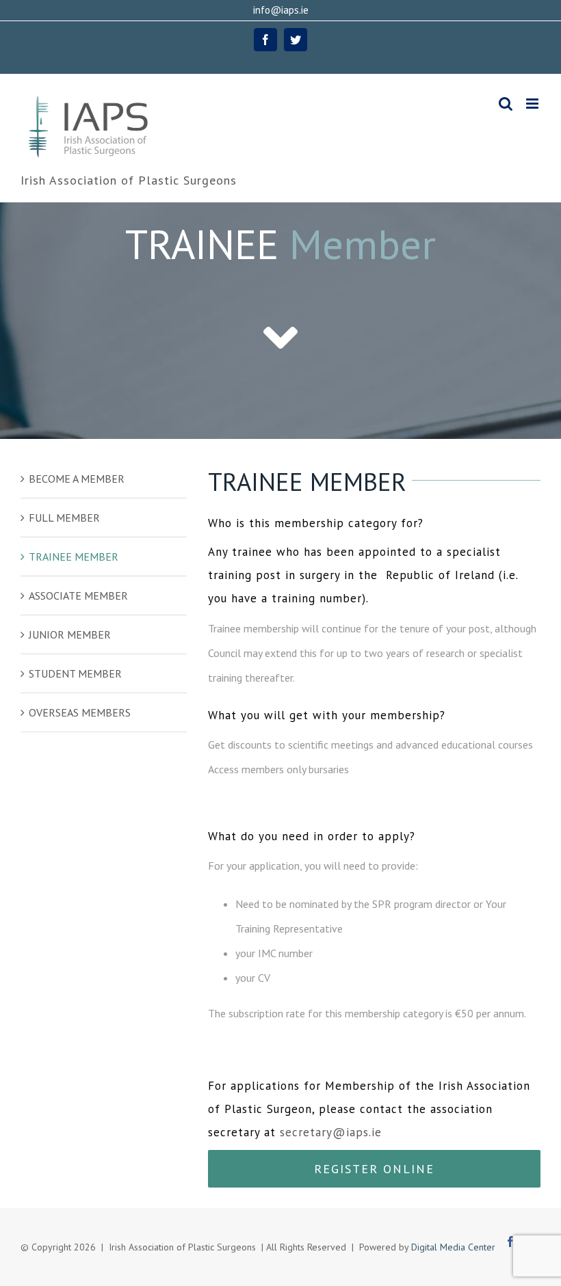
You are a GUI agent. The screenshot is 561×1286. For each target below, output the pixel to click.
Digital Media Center (453, 1247)
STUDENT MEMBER (75, 673)
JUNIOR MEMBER (70, 634)
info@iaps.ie (281, 9)
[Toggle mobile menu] (533, 103)
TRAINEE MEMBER (73, 556)
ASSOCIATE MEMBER (78, 595)
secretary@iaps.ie (331, 1132)
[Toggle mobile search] (505, 103)
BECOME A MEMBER (77, 478)
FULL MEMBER (64, 517)
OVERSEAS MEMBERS (80, 712)
